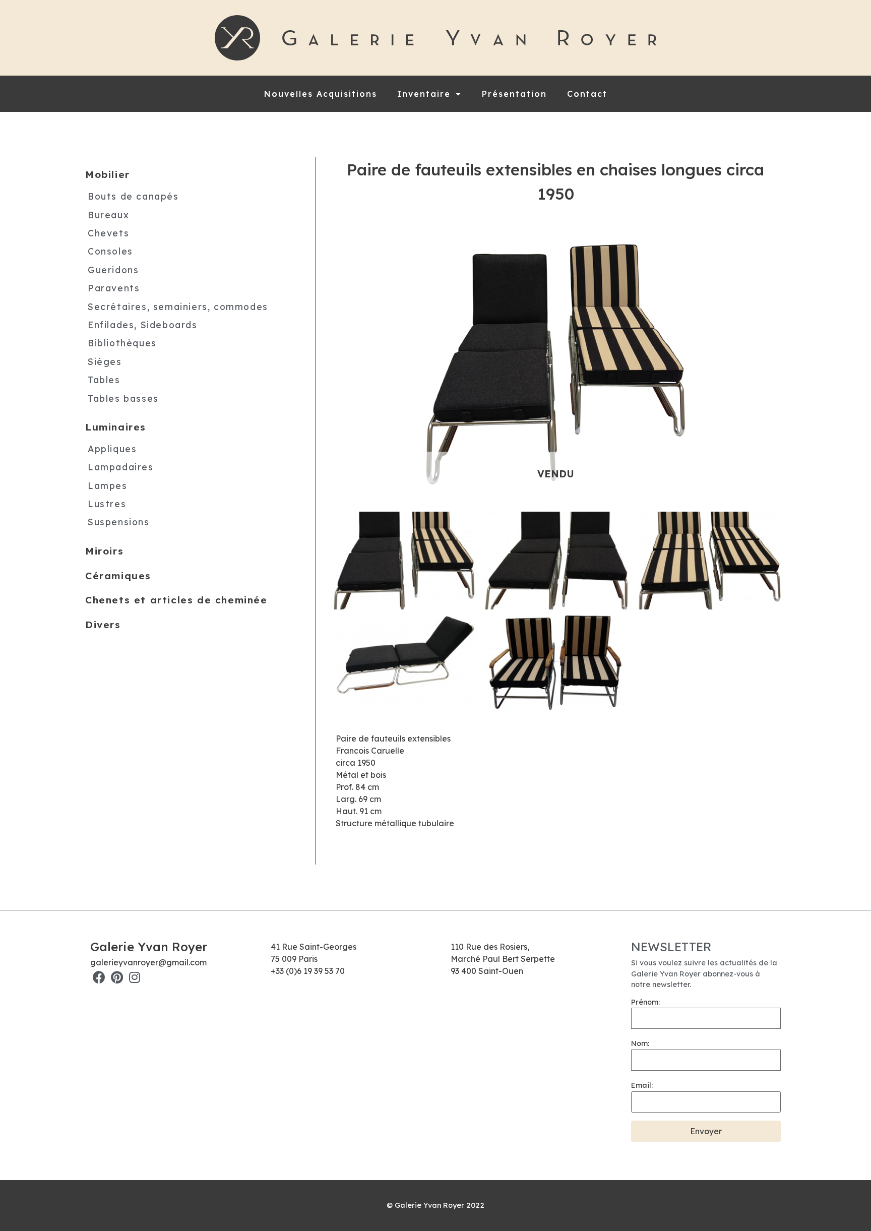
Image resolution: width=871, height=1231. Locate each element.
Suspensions (119, 521)
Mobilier (107, 174)
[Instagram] (134, 977)
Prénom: (645, 1002)
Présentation (514, 94)
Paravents (114, 287)
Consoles (110, 251)
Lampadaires (121, 466)
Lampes (108, 484)
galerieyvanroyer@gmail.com (148, 962)
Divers (103, 625)
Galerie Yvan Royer (148, 946)
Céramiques (118, 575)
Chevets (108, 232)
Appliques (112, 448)
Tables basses (123, 397)
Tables (104, 379)
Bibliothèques (122, 342)
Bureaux (108, 214)
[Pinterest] (117, 977)
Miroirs (104, 551)
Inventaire (424, 94)
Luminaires (115, 427)
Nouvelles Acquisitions (320, 94)
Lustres (107, 503)
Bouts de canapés (133, 196)
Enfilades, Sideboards (143, 324)
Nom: (640, 1043)
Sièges (105, 360)
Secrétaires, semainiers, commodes (178, 306)
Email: (642, 1085)
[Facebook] (99, 977)
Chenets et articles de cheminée (176, 600)
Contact (587, 94)
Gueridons (113, 269)
